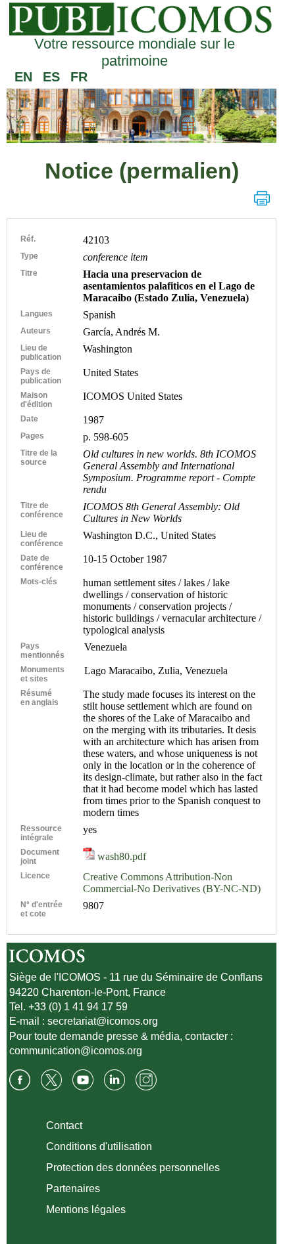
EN (23, 77)
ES (51, 77)
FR (79, 77)
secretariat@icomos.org (102, 1021)
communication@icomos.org (75, 1050)
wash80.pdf (120, 856)
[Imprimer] (261, 198)
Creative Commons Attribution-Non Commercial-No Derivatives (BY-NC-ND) (172, 882)
